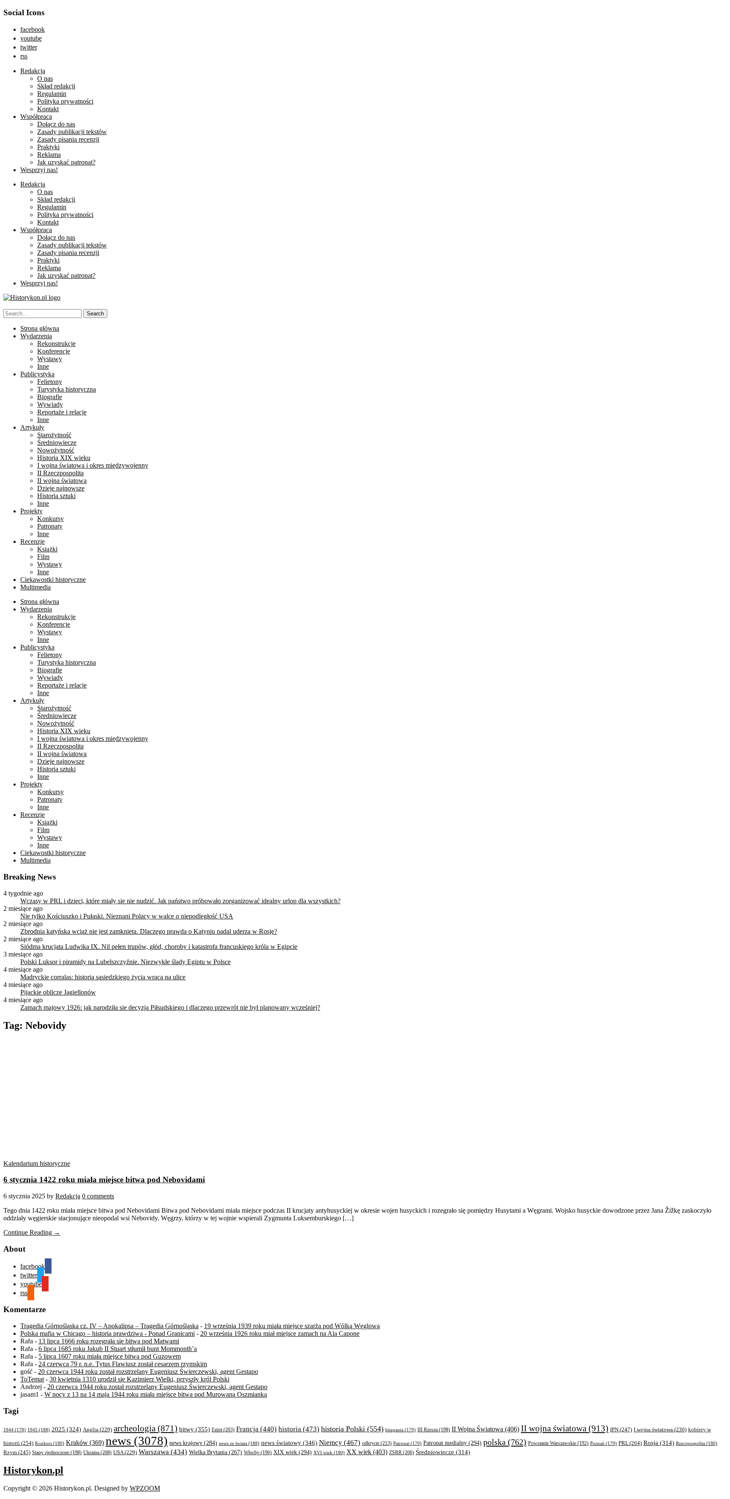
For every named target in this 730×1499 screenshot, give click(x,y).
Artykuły (32, 427)
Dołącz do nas (56, 124)
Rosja (658, 1442)
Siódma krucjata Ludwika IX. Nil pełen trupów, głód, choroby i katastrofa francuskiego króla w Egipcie (158, 946)
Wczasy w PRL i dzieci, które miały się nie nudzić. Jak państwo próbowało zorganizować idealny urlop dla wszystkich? (180, 900)
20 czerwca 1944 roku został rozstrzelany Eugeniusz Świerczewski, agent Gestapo (148, 1371)
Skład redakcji (56, 86)
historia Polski (352, 1429)
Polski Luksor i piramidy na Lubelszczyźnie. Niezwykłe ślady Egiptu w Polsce (125, 961)
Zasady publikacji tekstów (72, 131)
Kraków (85, 1442)
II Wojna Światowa (485, 1429)
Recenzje (32, 541)
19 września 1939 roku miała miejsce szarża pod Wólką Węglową (292, 1325)
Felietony (49, 381)
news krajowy (193, 1443)
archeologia (145, 1428)
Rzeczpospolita (696, 1443)
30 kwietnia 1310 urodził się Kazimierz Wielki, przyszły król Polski (139, 1379)
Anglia (97, 1430)
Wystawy (49, 358)
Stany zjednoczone (57, 1452)
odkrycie (377, 1443)
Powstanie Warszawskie (558, 1443)
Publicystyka (37, 374)
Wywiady (50, 404)
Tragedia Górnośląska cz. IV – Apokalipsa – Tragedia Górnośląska (109, 1325)
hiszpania (400, 1429)
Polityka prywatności (65, 101)
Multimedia (35, 587)
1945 (38, 1429)
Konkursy (50, 518)
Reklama (49, 154)
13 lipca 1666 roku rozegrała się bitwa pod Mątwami (108, 1341)
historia (298, 1429)
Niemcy (339, 1443)
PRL (630, 1443)
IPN (621, 1429)
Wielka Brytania (215, 1452)
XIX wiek (292, 1452)
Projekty (31, 511)
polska (504, 1442)
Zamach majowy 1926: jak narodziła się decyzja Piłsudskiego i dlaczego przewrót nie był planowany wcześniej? (170, 1007)
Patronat (407, 1443)
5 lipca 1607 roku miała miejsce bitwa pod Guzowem (109, 1356)
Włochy (258, 1452)
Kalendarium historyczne (36, 1163)
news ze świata (239, 1443)
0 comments (98, 1196)
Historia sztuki (56, 495)
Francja (256, 1429)
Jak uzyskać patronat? (66, 162)
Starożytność (54, 434)
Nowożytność (55, 450)
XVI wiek (329, 1452)
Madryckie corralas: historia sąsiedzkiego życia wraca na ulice (102, 977)
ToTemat (32, 1379)
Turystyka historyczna (66, 389)
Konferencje (53, 351)
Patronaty (50, 526)
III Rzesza (433, 1430)
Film (43, 556)
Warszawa (163, 1452)
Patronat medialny (452, 1442)
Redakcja (32, 70)
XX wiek (366, 1452)
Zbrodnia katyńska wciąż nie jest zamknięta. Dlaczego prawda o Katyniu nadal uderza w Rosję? (148, 931)
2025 (66, 1429)
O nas (45, 78)
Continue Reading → (31, 1232)
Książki (47, 549)
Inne (43, 366)
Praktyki (48, 147)
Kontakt (48, 108)
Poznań (603, 1443)
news (137, 1440)
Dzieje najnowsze (60, 488)
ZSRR (401, 1452)
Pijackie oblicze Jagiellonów (58, 992)
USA (125, 1452)
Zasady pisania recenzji (68, 139)
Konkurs (49, 1443)
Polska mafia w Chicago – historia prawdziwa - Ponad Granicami (107, 1333)
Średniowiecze (56, 442)
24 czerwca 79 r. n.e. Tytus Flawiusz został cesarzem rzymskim (122, 1363)
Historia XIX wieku (63, 457)
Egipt (223, 1430)
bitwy (194, 1429)
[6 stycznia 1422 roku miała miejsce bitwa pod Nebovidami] (83, 1155)
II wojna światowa (62, 480)
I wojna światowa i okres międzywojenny (92, 465)
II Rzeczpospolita (60, 473)
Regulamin (51, 93)
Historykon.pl (33, 1470)
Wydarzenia (36, 336)
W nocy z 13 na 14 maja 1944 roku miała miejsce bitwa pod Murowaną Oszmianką (155, 1394)
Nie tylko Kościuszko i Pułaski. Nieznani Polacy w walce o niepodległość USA (126, 916)
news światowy (289, 1442)
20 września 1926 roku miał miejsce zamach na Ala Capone (280, 1333)
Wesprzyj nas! (39, 169)
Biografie (49, 396)
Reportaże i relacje (62, 412)
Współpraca (36, 116)
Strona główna (39, 328)
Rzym (16, 1452)
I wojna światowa (660, 1430)
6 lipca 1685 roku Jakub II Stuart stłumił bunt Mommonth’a (117, 1348)
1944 (14, 1429)
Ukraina (97, 1452)
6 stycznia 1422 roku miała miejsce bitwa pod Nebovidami (104, 1179)
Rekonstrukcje (56, 343)
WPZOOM (145, 1488)
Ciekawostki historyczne (53, 579)
